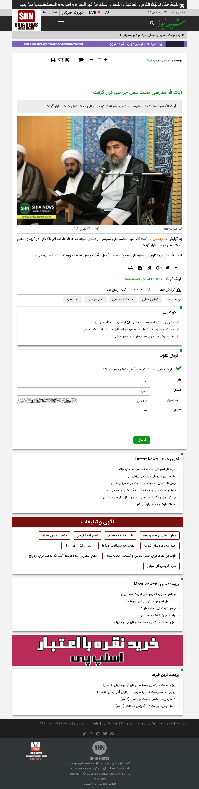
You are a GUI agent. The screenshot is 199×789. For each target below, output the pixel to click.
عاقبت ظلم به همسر (120, 535)
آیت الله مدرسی (123, 300)
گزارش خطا (167, 290)
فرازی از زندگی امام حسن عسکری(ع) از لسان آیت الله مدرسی (134, 322)
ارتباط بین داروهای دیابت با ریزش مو (152, 476)
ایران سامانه (90, 783)
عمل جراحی (96, 300)
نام (179, 380)
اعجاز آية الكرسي (87, 535)
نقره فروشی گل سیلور (161, 566)
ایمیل (177, 390)
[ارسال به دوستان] (60, 60)
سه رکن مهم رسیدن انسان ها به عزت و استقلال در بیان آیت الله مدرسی (128, 329)
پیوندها (140, 723)
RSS (42, 723)
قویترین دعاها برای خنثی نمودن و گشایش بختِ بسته (141, 556)
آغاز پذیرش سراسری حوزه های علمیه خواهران (144, 336)
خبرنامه (53, 723)
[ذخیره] (67, 60)
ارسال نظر (113, 290)
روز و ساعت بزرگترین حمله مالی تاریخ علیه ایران (145, 622)
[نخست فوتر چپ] (36, 751)
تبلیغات (94, 723)
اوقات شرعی (110, 723)
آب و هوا (127, 723)
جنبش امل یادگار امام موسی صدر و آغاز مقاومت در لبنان (139, 497)
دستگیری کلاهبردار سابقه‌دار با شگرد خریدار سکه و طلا (141, 490)
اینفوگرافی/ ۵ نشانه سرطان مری (155, 615)
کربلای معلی (150, 300)
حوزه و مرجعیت (156, 60)
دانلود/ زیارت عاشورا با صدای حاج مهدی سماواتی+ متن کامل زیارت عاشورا (136, 35)
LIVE (92, 13)
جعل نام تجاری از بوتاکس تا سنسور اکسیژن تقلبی (143, 483)
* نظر (177, 410)
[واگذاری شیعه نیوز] (99, 43)
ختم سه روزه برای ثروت (160, 545)
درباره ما (181, 723)
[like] (143, 290)
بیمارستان (72, 300)
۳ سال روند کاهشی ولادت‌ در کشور (148, 699)
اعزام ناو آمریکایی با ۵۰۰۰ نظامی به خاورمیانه (147, 469)
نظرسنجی (80, 723)
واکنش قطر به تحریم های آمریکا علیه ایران (148, 594)
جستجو (66, 723)
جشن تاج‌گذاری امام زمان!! (158, 608)
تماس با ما (50, 13)
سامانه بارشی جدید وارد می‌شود (155, 504)
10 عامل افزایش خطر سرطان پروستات (151, 601)
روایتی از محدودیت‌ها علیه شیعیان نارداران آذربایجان (136, 692)
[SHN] (26, 20)
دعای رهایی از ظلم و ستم (159, 535)
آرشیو (152, 723)
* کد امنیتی (173, 400)
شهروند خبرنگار (73, 13)
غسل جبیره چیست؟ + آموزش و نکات (146, 706)
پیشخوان (176, 60)
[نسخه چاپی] (53, 60)
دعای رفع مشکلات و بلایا (118, 545)
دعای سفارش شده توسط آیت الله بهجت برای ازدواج (63, 556)
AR (107, 13)
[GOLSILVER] (97, 650)
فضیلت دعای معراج (54, 535)
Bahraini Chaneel (78, 545)
